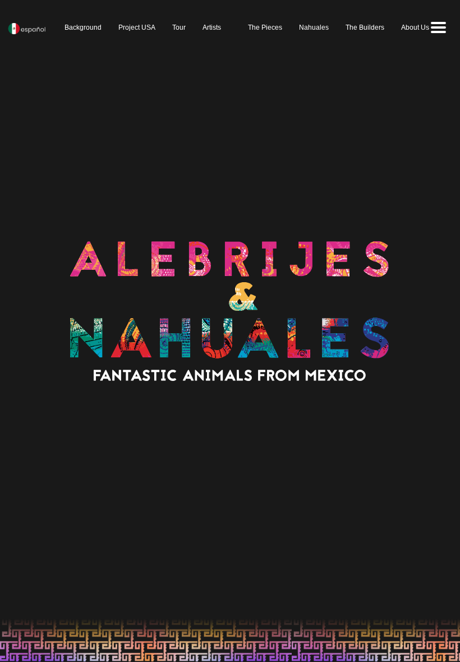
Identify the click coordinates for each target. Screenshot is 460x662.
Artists (212, 27)
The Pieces (265, 27)
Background (83, 27)
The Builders (365, 27)
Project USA (136, 27)
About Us (415, 27)
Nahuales (314, 27)
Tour (179, 27)
